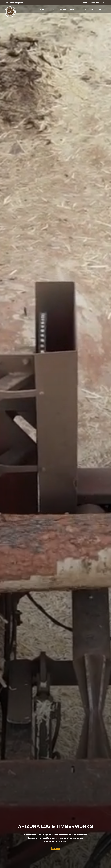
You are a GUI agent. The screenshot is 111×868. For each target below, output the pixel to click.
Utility (43, 9)
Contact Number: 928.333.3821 (94, 3)
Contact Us (101, 9)
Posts (51, 9)
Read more (55, 848)
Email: (14, 3)
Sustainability (75, 9)
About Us (89, 9)
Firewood (62, 9)
